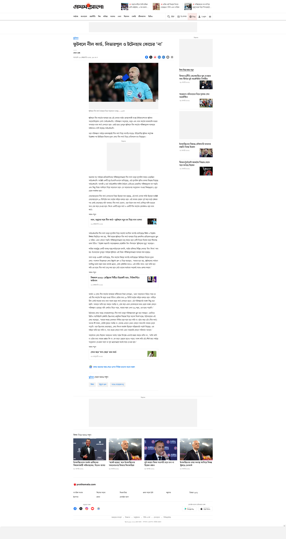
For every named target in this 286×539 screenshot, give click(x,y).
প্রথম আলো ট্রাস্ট (148, 492)
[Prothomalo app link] (189, 509)
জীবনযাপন (142, 17)
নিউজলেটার (167, 517)
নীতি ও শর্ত (146, 517)
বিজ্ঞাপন (127, 517)
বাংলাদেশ (84, 17)
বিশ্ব (99, 17)
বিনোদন (126, 17)
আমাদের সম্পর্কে (116, 517)
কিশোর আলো (101, 492)
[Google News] (99, 509)
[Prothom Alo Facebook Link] (76, 509)
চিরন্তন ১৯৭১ (193, 492)
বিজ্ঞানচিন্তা (123, 492)
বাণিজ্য (105, 17)
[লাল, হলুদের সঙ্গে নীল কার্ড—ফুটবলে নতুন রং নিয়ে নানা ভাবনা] (151, 221)
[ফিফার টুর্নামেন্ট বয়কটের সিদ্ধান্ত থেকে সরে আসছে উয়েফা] (206, 171)
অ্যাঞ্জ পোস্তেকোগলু (118, 384)
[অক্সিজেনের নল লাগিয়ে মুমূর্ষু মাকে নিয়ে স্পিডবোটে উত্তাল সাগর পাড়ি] (188, 6)
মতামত (112, 17)
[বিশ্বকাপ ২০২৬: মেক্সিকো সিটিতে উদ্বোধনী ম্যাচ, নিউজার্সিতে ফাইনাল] (151, 279)
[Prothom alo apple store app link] (205, 509)
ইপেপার (75, 497)
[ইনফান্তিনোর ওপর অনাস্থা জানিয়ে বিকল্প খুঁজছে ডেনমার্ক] (196, 449)
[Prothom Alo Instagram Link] (88, 509)
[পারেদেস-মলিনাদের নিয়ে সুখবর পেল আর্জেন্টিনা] (206, 103)
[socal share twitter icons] (151, 58)
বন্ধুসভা (168, 492)
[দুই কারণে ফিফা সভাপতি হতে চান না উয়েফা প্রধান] (160, 449)
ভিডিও (150, 17)
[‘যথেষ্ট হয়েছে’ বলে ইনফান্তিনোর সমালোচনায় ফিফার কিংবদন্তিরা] (125, 449)
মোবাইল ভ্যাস (124, 497)
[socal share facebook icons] (147, 58)
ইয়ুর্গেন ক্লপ (102, 384)
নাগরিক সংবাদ (78, 492)
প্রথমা (98, 497)
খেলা (119, 17)
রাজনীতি (92, 17)
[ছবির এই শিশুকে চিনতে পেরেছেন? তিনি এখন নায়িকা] (156, 6)
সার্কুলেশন (137, 517)
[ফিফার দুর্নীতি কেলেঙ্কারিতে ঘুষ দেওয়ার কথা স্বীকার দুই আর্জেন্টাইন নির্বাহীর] (206, 85)
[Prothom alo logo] (84, 485)
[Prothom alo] (88, 6)
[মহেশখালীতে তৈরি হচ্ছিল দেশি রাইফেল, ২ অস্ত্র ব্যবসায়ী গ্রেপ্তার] (124, 6)
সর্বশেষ (75, 17)
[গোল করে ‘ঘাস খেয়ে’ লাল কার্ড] (151, 354)
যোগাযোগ (157, 517)
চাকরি (134, 17)
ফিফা (92, 384)
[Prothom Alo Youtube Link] (94, 509)
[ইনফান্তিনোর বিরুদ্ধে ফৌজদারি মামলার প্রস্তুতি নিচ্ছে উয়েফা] (206, 153)
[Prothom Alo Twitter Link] (82, 509)
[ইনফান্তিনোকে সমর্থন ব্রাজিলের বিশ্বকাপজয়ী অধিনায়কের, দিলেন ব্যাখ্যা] (89, 449)
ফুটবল (75, 38)
